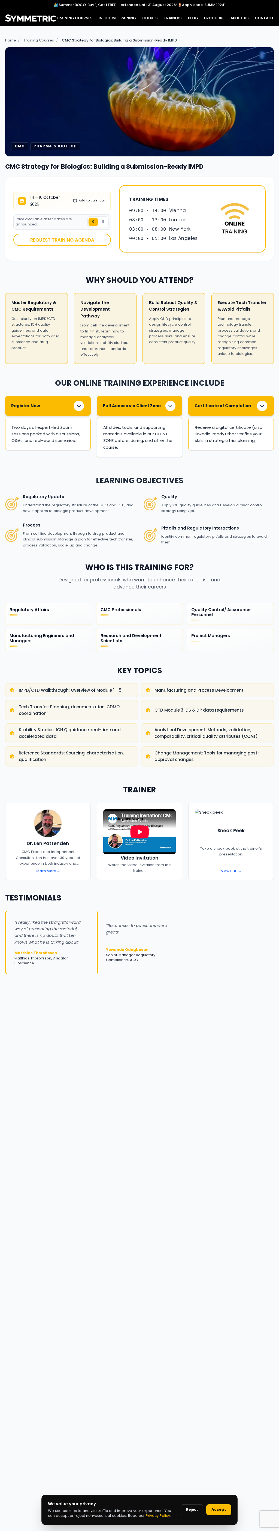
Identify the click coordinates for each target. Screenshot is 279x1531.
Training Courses (39, 40)
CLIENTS (150, 18)
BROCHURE (214, 18)
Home (10, 40)
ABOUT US (240, 18)
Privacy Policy (158, 1515)
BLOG (193, 18)
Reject (192, 1509)
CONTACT (264, 18)
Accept (218, 1509)
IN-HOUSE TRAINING (117, 18)
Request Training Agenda (62, 240)
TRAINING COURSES (74, 18)
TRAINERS (173, 18)
